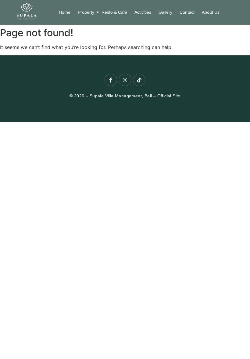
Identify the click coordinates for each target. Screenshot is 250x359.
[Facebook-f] (111, 80)
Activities (142, 12)
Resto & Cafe (114, 12)
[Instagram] (125, 80)
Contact (187, 12)
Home (64, 12)
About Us (211, 12)
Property (86, 12)
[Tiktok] (139, 80)
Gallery (165, 12)
